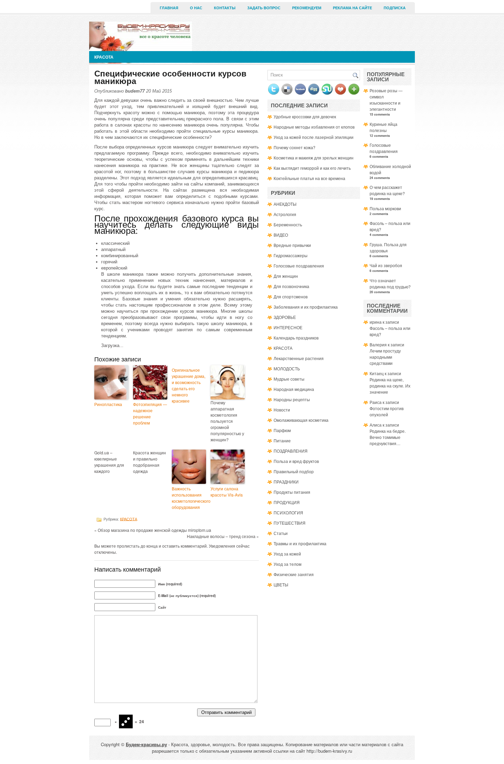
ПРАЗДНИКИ (286, 482)
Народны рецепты (292, 399)
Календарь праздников (296, 338)
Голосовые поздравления (299, 265)
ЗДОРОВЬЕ (285, 317)
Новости (282, 410)
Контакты (225, 8)
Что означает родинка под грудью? (390, 283)
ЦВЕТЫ (281, 584)
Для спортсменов (291, 296)
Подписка (395, 8)
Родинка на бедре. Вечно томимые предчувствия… (388, 437)
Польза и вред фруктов (296, 461)
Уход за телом (287, 564)
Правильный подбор (294, 471)
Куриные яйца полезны (383, 127)
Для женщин (286, 276)
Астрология (285, 214)
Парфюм (282, 430)
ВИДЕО (281, 235)
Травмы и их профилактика (300, 543)
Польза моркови (385, 208)
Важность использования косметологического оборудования (189, 498)
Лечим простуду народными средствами (385, 357)
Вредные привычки (292, 245)
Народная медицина (294, 389)
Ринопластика (108, 404)
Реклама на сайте (352, 8)
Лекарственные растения (299, 358)
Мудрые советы (289, 379)
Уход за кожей (287, 554)
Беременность (288, 224)
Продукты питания (292, 492)
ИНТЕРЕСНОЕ (288, 327)
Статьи (281, 533)
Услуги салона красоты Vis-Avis (227, 492)
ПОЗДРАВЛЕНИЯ (291, 451)
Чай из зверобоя (386, 265)
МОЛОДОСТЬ (287, 368)
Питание (282, 440)
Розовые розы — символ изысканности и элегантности (386, 99)
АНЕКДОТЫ (285, 204)
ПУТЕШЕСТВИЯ (289, 523)
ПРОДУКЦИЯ (287, 502)
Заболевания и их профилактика (306, 307)
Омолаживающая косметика (301, 420)
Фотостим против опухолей (387, 411)
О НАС (196, 8)
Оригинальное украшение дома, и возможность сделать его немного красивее (188, 385)
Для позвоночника (291, 286)
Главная (169, 8)
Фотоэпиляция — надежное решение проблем (150, 413)
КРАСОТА (103, 57)
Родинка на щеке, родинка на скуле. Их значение (390, 386)
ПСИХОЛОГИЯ (288, 512)
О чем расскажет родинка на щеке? (387, 190)
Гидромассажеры (291, 255)
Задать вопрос (263, 8)
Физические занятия (294, 574)
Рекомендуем (306, 8)
